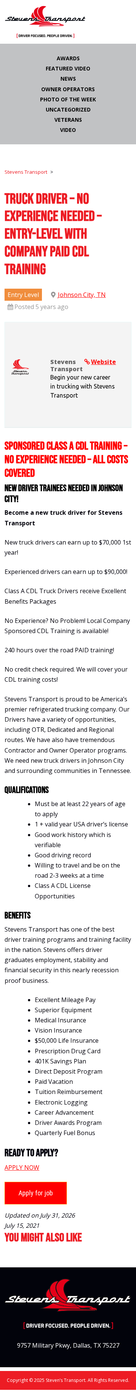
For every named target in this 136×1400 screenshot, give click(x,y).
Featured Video (68, 68)
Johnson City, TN (82, 295)
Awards (68, 58)
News (68, 78)
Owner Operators (68, 89)
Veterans (68, 119)
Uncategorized (68, 109)
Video (68, 129)
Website (103, 362)
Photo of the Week (68, 99)
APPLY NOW (22, 1167)
